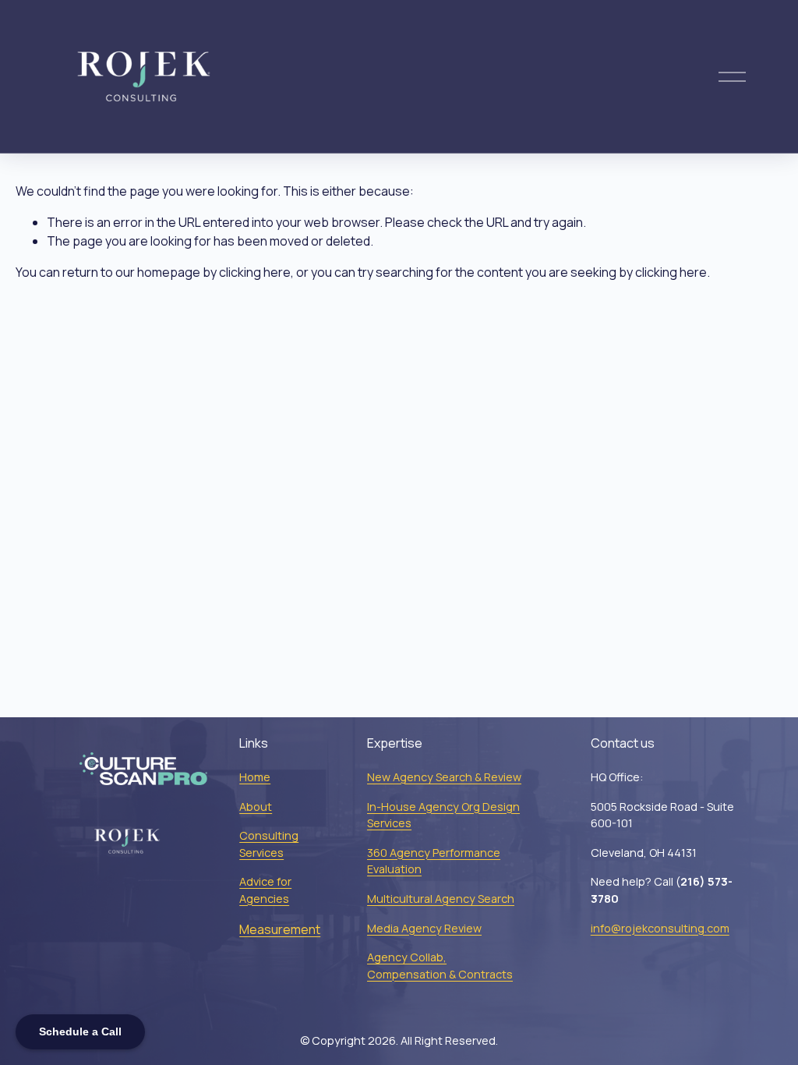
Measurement (279, 929)
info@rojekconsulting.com (660, 928)
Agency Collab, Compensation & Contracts (440, 966)
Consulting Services (268, 844)
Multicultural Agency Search (440, 898)
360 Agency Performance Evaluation (433, 861)
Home (254, 777)
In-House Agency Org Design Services (443, 815)
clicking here (255, 272)
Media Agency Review (424, 928)
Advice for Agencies (265, 890)
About (255, 806)
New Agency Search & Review (444, 777)
